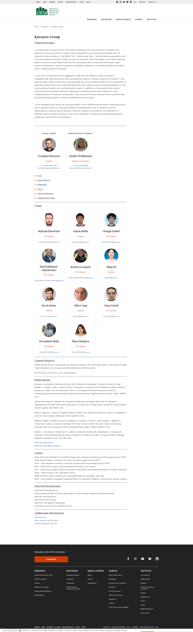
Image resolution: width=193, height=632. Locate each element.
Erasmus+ (112, 599)
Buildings (112, 579)
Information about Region (118, 607)
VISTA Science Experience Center (73, 588)
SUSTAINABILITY (71, 2)
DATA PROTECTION (147, 627)
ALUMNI (60, 2)
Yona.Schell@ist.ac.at (111, 316)
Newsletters (92, 583)
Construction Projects (117, 583)
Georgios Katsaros (52, 446)
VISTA (82, 2)
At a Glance (145, 575)
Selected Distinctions (45, 193)
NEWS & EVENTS (123, 19)
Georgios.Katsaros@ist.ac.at (49, 168)
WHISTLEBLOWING (118, 627)
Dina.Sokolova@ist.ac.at (80, 352)
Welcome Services (116, 595)
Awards (143, 583)
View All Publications (43, 442)
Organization (145, 579)
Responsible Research (43, 591)
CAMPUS (139, 19)
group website (48, 373)
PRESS (38, 2)
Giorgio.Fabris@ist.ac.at (111, 242)
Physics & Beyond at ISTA (46, 523)
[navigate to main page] (47, 11)
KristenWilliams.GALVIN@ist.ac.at (80, 278)
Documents (145, 613)
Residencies (145, 597)
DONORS (52, 2)
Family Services (115, 591)
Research (45, 27)
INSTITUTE (151, 19)
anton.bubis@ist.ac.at (80, 242)
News (90, 575)
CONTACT (142, 2)
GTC (156, 627)
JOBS (45, 2)
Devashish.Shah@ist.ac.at (49, 352)
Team (39, 175)
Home (37, 27)
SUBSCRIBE (51, 559)
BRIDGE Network (147, 609)
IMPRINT (135, 627)
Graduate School (72, 575)
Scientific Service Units (43, 575)
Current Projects (43, 180)
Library (37, 583)
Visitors (111, 603)
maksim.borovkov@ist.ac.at (49, 242)
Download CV (41, 517)
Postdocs (69, 579)
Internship (70, 583)
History (143, 593)
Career (39, 189)
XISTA (88, 2)
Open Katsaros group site (46, 520)
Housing (112, 587)
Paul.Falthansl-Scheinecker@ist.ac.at (49, 280)
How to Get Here (115, 575)
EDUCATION (106, 19)
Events (90, 579)
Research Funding (41, 587)
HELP (129, 627)
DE (135, 2)
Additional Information (46, 198)
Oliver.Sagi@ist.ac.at (80, 316)
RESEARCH (92, 19)
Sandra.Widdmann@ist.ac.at (80, 168)
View (37, 397)
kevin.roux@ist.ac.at (49, 316)
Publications (42, 184)
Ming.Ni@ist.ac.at (111, 278)
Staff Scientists (40, 579)
